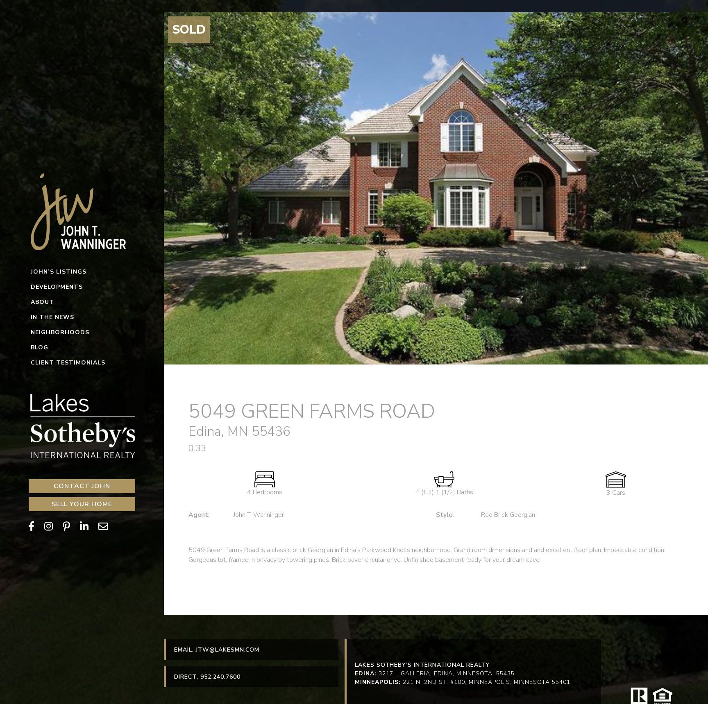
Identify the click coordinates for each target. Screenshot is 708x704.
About (42, 302)
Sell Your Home (82, 504)
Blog (39, 347)
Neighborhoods (60, 332)
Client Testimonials (68, 363)
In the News (52, 317)
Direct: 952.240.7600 (207, 677)
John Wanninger (82, 211)
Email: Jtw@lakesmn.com (216, 650)
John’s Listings (58, 272)
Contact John (82, 486)
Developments (57, 287)
